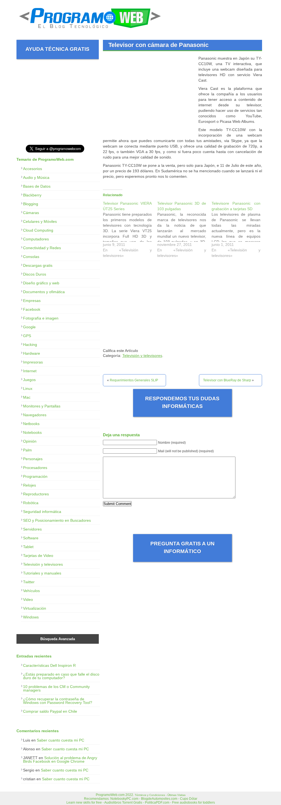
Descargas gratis (37, 265)
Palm (27, 450)
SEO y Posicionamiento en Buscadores (57, 520)
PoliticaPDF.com (157, 802)
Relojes (29, 485)
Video (28, 599)
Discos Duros (34, 274)
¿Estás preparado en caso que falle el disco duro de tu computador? (61, 676)
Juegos (29, 379)
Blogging (30, 204)
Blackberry (32, 195)
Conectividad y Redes (42, 248)
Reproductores (36, 494)
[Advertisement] (149, 93)
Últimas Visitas (176, 794)
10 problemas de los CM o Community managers (56, 688)
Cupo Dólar (188, 799)
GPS (27, 336)
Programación (35, 476)
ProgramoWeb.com (110, 795)
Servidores (32, 529)
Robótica (30, 503)
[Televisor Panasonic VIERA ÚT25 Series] (130, 231)
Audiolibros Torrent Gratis (123, 802)
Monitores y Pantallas (41, 406)
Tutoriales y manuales (42, 573)
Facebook (31, 309)
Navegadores (34, 415)
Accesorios (32, 168)
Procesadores (35, 467)
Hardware (31, 353)
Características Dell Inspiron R (49, 665)
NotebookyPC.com (124, 799)
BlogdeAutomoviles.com (159, 799)
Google (29, 327)
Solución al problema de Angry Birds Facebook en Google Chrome (60, 760)
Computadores (36, 239)
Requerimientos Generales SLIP (134, 380)
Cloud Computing (38, 230)
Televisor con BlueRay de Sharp (227, 380)
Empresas (32, 300)
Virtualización (34, 608)
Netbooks (31, 423)
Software (30, 538)
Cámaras (31, 212)
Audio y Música (36, 177)
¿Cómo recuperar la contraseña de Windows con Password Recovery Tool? (57, 701)
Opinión (29, 441)
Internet (29, 371)
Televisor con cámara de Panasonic (158, 44)
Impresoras (33, 362)
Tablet (28, 547)
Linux (27, 388)
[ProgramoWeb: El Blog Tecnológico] (90, 30)
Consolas (31, 256)
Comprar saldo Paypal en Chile (50, 711)
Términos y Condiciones (150, 794)
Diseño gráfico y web (41, 283)
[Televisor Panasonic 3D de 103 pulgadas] (184, 231)
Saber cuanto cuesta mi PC (60, 740)
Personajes (33, 459)
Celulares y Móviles (40, 221)
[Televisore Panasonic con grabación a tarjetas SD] (239, 231)
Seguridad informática (42, 511)
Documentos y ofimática (44, 292)
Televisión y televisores (142, 355)
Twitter (29, 582)
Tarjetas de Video (38, 555)
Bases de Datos (36, 186)
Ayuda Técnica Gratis (57, 49)
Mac (26, 397)
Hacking (30, 344)
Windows (31, 617)
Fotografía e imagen (40, 318)
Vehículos (31, 591)
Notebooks (32, 432)
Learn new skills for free (84, 802)
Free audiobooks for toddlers (193, 802)
